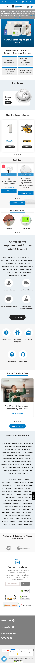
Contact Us (23, 361)
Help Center (12, 361)
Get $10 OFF (6, 340)
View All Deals (17, 203)
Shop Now (8, 102)
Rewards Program (17, 341)
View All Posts (17, 426)
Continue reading (17, 413)
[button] (4, 659)
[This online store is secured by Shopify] (25, 591)
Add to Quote (9, 191)
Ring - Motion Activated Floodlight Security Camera (9, 183)
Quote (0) (33, 496)
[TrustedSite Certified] (25, 597)
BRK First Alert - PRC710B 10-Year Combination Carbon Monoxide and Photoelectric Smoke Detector (26, 183)
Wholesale (29, 340)
